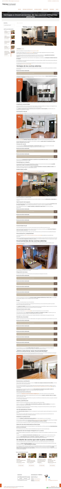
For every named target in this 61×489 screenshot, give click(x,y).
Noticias (20, 18)
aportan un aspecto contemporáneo (30, 171)
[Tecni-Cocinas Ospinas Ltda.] (9, 4)
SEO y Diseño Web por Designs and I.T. (11, 487)
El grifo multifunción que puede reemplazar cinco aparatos (31, 461)
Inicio (17, 18)
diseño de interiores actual (38, 196)
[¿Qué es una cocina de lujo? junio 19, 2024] (1, 485)
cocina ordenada (27, 310)
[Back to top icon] (56, 487)
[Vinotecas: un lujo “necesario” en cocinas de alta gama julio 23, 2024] (60, 485)
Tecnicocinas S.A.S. (34, 50)
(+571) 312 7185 (37, 480)
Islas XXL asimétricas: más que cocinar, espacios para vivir (52, 461)
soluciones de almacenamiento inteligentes (29, 393)
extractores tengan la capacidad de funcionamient (42, 386)
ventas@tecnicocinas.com (53, 480)
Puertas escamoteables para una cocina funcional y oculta (21, 461)
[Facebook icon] (51, 486)
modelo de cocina (29, 52)
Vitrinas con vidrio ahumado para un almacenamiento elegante (41, 461)
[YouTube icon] (52, 486)
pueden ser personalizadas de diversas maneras (32, 235)
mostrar (22, 48)
